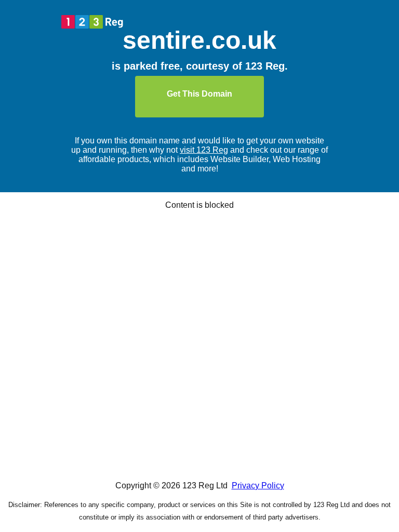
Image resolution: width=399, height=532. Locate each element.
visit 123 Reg (204, 149)
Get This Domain (199, 93)
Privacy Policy (258, 485)
